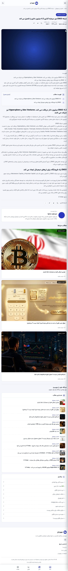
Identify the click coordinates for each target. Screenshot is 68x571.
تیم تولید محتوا (63, 24)
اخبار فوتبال (33, 498)
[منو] (65, 3)
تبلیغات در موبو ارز (62, 553)
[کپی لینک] (41, 23)
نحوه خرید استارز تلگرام (33, 514)
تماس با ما (64, 550)
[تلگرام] (37, 23)
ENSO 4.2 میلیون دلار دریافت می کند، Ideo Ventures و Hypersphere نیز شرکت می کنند (37, 99)
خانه (66, 9)
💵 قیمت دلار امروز (33, 486)
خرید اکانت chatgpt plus (33, 502)
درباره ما (65, 547)
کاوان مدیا (29, 562)
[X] (34, 23)
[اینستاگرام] (65, 539)
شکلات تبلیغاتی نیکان (33, 494)
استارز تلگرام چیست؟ (33, 518)
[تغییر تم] (2, 3)
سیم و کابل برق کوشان (33, 482)
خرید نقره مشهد (33, 506)
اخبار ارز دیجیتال (59, 9)
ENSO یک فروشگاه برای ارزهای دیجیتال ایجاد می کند (47, 102)
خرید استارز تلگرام (33, 490)
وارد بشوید (51, 390)
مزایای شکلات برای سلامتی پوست (33, 510)
